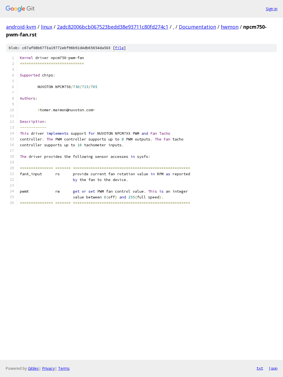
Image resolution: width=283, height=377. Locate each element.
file (119, 48)
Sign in (271, 8)
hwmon (230, 26)
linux (46, 26)
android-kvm (21, 26)
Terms (64, 368)
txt (259, 368)
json (273, 368)
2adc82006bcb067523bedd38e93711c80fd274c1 (112, 26)
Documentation (197, 26)
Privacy (48, 368)
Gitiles (33, 368)
